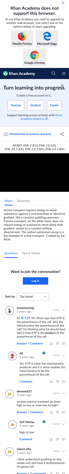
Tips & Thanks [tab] (31, 253)
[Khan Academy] (17, 73)
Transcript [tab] (23, 200)
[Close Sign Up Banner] (62, 85)
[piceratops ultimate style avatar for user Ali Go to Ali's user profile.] (11, 356)
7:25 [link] (27, 318)
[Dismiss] (63, 3)
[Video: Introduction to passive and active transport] (34, 172)
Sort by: (10, 296)
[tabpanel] (34, 223)
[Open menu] (64, 73)
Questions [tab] (11, 253)
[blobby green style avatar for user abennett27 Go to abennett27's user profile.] (8, 394)
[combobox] (33, 296)
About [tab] (8, 200)
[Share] (62, 134)
